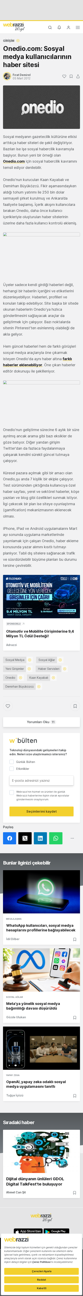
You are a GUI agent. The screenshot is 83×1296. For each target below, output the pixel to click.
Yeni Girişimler (14, 668)
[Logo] (14, 27)
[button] (41, 254)
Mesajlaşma (14, 918)
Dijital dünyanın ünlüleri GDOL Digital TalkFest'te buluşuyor (35, 1181)
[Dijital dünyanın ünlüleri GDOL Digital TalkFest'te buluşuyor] (41, 1151)
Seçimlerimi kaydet (41, 811)
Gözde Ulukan (16, 1017)
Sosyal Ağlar (46, 660)
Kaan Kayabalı (38, 677)
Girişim (8, 40)
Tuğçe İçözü (14, 1095)
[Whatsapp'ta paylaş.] (56, 838)
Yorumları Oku (41, 722)
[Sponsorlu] (41, 596)
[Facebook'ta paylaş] (10, 838)
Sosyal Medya (14, 660)
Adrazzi (11, 645)
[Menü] (78, 28)
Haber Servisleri (48, 668)
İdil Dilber (13, 939)
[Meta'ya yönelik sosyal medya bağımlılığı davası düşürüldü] (41, 970)
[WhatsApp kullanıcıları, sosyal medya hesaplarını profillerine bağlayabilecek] (41, 891)
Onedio (10, 677)
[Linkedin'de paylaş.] (41, 838)
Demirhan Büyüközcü (19, 686)
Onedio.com (14, 161)
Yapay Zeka (13, 1075)
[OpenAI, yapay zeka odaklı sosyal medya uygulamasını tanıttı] (41, 1048)
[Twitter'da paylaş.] (26, 838)
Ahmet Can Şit (16, 1192)
